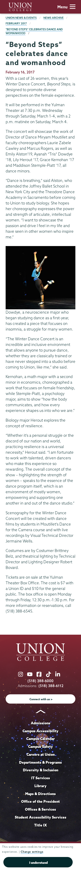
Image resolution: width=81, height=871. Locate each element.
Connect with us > (41, 699)
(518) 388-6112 (50, 686)
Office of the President (40, 801)
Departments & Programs (40, 762)
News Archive (53, 17)
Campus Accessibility (40, 731)
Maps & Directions (40, 793)
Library (40, 786)
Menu (62, 7)
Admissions (40, 723)
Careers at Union (41, 754)
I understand (38, 863)
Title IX (40, 825)
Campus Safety (40, 746)
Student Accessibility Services (40, 817)
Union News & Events (21, 17)
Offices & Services (40, 809)
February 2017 (16, 23)
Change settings (32, 851)
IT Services (40, 778)
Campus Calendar (40, 738)
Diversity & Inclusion (40, 770)
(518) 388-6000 (40, 681)
